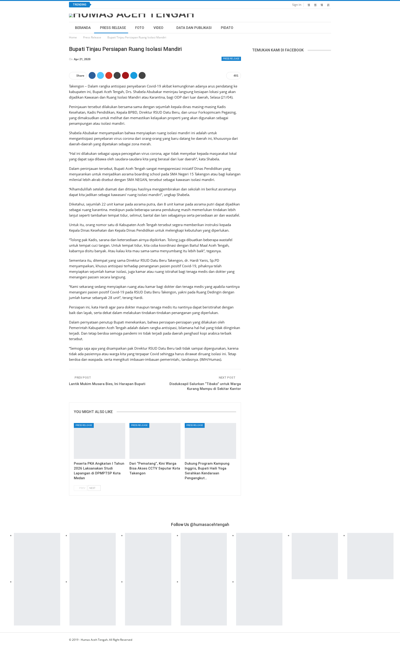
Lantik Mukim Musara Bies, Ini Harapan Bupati (107, 384)
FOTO (139, 28)
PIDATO (227, 28)
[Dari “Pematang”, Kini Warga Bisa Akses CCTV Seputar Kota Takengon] (155, 441)
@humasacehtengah (209, 524)
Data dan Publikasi (194, 28)
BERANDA (83, 28)
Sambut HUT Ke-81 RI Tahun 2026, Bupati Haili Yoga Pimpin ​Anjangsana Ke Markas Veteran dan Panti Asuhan (176, 4)
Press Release (113, 28)
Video (158, 28)
